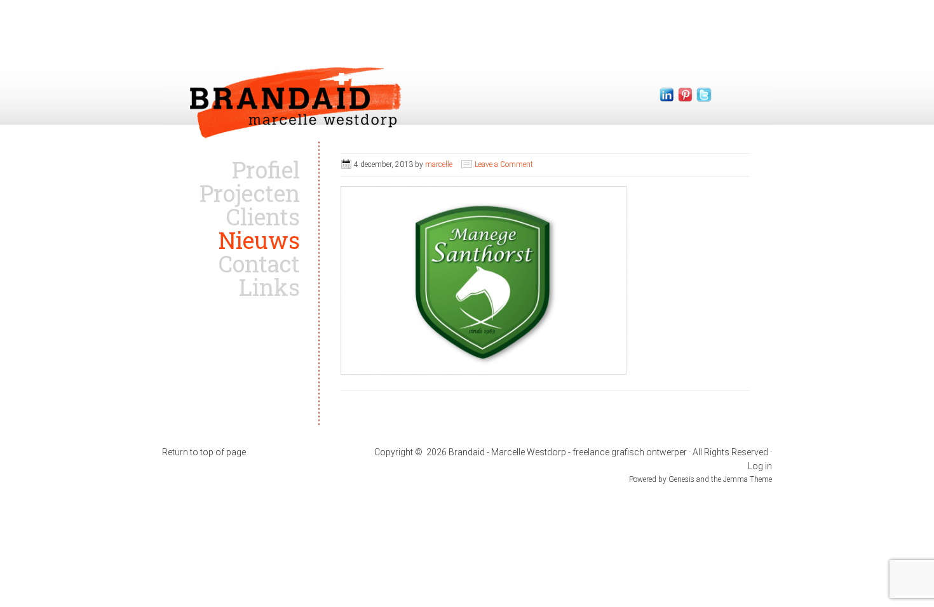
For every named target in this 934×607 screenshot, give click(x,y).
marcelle (438, 164)
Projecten (250, 193)
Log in (760, 466)
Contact (259, 263)
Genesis (682, 479)
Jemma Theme (747, 479)
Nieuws (259, 240)
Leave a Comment (504, 164)
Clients (263, 216)
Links (269, 287)
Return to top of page (204, 452)
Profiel (266, 169)
